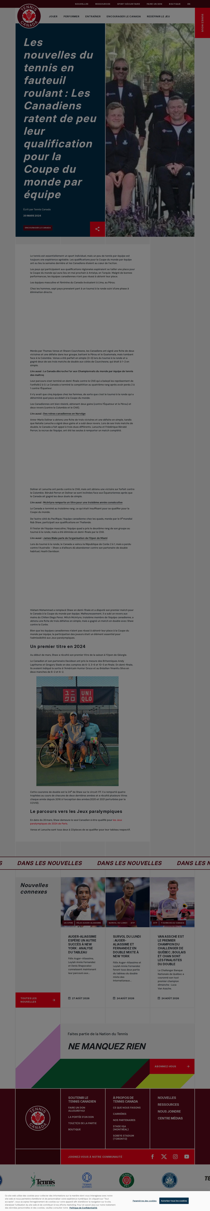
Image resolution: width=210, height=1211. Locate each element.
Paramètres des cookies (145, 1200)
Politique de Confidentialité (83, 1207)
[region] (105, 1201)
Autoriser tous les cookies (174, 1200)
